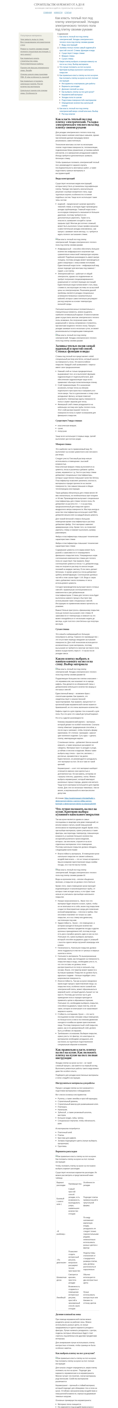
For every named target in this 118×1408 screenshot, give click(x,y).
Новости (58, 12)
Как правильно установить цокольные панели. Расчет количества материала (31, 84)
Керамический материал (72, 94)
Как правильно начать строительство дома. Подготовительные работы (31, 61)
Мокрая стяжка (68, 56)
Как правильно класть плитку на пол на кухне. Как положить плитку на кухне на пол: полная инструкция (78, 78)
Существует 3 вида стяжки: (73, 53)
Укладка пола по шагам (72, 97)
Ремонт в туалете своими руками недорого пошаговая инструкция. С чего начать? (35, 51)
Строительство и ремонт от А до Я (59, 4)
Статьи (68, 12)
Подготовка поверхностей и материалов (79, 100)
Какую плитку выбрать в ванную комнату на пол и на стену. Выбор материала (78, 62)
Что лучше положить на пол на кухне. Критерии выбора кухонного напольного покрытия (76, 70)
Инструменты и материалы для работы (78, 83)
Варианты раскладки (71, 86)
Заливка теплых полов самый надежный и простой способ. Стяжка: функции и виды (77, 49)
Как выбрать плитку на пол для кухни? (78, 91)
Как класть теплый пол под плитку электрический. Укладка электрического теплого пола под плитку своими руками (76, 39)
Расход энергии (68, 114)
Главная (47, 12)
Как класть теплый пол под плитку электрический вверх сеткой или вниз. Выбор (78, 109)
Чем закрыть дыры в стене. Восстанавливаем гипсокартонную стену (35, 42)
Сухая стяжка (67, 58)
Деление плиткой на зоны (73, 89)
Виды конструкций (69, 45)
